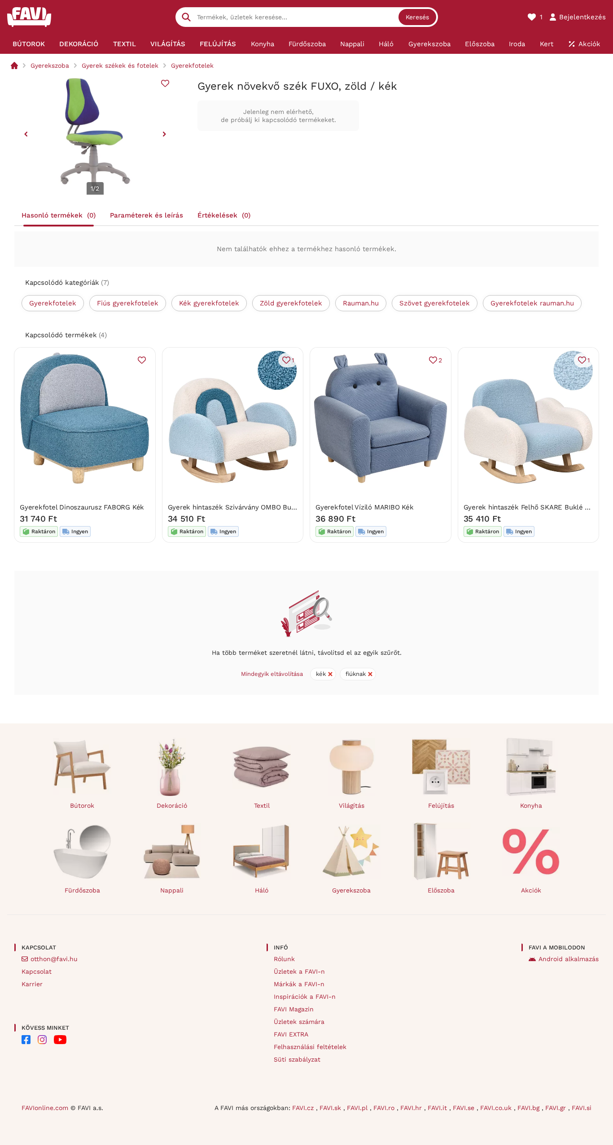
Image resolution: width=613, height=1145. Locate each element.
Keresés (417, 17)
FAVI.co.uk (497, 1107)
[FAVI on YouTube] (60, 1039)
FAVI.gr (556, 1107)
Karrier (32, 984)
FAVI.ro (385, 1107)
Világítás (351, 805)
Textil (262, 805)
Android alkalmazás (569, 958)
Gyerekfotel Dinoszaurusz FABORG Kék (82, 507)
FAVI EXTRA (291, 1034)
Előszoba (441, 890)
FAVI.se (465, 1107)
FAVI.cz (304, 1107)
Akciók (531, 890)
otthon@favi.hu (54, 958)
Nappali (172, 890)
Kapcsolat (37, 971)
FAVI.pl (358, 1107)
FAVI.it (438, 1107)
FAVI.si (581, 1107)
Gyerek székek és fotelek (120, 65)
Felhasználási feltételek (310, 1046)
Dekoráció (172, 805)
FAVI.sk (331, 1107)
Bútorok (82, 805)
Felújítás (441, 805)
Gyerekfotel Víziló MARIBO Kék (364, 507)
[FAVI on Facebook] (26, 1039)
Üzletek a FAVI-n (299, 971)
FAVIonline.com (45, 1107)
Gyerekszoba (50, 65)
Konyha (531, 805)
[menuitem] (28, 44)
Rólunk (284, 958)
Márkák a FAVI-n (299, 984)
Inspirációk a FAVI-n (305, 996)
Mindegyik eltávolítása (272, 673)
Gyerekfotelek (192, 65)
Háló (261, 890)
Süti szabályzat (297, 1059)
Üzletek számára (299, 1021)
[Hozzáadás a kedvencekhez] (165, 83)
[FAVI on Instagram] (42, 1039)
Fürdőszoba (82, 890)
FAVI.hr (412, 1107)
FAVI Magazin (294, 1009)
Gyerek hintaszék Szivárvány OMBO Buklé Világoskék (252, 507)
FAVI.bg (529, 1107)
